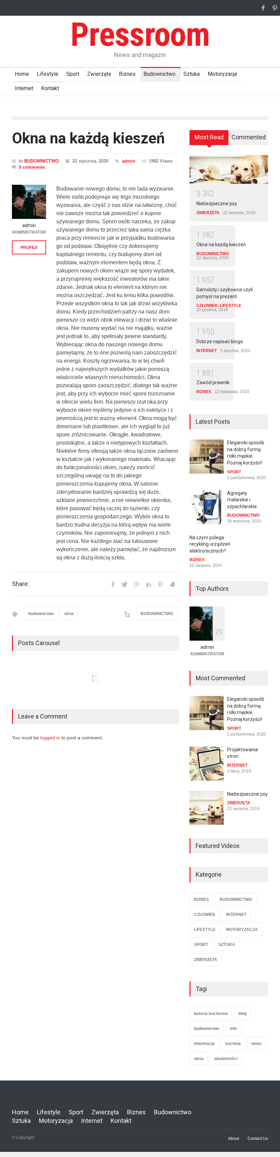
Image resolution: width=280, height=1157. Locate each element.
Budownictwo (159, 74)
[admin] (29, 202)
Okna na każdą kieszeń (88, 138)
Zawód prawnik (212, 382)
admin (128, 161)
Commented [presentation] (249, 137)
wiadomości (225, 1058)
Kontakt (50, 88)
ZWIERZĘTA (208, 212)
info (233, 1028)
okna (69, 613)
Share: (20, 584)
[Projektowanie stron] (207, 764)
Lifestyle (47, 74)
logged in (50, 737)
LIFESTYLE (230, 305)
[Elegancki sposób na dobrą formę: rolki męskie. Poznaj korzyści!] (207, 457)
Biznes (127, 74)
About (233, 1138)
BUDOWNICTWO (41, 161)
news (256, 1043)
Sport (72, 74)
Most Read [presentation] (209, 137)
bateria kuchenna (211, 1013)
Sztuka (191, 74)
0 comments (32, 167)
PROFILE (29, 247)
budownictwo (41, 613)
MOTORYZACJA (242, 929)
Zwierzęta (99, 74)
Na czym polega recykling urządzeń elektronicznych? (210, 544)
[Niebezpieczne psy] (229, 169)
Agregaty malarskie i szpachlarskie (242, 499)
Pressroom (139, 34)
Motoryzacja (222, 74)
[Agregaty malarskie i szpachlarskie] (207, 507)
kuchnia (233, 1043)
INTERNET (206, 350)
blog (242, 1013)
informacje (204, 1043)
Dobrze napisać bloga (219, 341)
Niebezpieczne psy (216, 203)
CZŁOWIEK (207, 305)
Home (22, 74)
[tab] (209, 140)
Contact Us (258, 1138)
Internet (24, 88)
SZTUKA (227, 944)
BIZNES (203, 391)
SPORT (234, 472)
